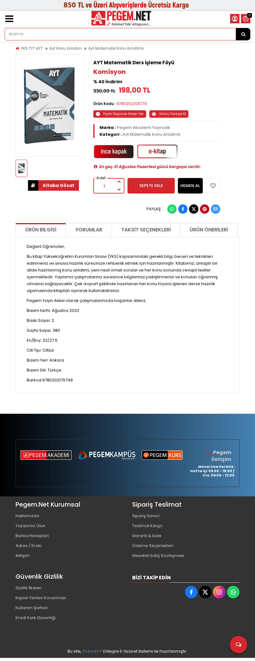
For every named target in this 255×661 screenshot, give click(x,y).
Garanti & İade (146, 536)
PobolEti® (92, 651)
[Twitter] (193, 209)
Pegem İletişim (221, 456)
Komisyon (109, 71)
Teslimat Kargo (147, 526)
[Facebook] (183, 209)
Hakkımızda (27, 516)
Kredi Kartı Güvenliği (36, 618)
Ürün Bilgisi (40, 229)
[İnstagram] (219, 592)
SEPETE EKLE (151, 186)
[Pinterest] (204, 209)
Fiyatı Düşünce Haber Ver (123, 114)
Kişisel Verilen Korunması (41, 598)
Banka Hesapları (32, 536)
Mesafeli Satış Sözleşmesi (158, 555)
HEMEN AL (190, 186)
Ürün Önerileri (209, 229)
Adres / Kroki (28, 546)
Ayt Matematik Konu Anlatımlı (116, 48)
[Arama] (243, 34)
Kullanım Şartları (32, 608)
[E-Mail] (215, 209)
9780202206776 (132, 103)
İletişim (23, 555)
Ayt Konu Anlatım (65, 48)
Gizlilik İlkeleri (29, 588)
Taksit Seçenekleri (146, 229)
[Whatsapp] (172, 209)
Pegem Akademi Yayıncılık (143, 127)
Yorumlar (88, 229)
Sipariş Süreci (146, 516)
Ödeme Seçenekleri (152, 546)
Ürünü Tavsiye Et (172, 114)
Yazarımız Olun (30, 526)
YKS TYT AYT (32, 48)
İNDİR (53, 185)
